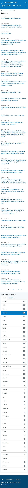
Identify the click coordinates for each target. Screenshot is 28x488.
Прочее (14, 309)
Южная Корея (14, 339)
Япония (14, 370)
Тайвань (14, 389)
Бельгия (14, 439)
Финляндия (14, 408)
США (14, 305)
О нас (2, 479)
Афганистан (14, 416)
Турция (14, 343)
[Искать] (25, 2)
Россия (14, 301)
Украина (14, 324)
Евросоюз (14, 362)
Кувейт (14, 427)
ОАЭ (14, 385)
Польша (14, 358)
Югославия (14, 454)
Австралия (14, 381)
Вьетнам (14, 435)
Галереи (14, 5)
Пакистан (14, 347)
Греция (14, 431)
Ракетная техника (10, 3)
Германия (14, 351)
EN (25, 6)
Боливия (14, 469)
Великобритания (14, 355)
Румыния (14, 393)
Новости (9, 5)
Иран (14, 320)
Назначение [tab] (11, 298)
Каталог (4, 5)
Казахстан (14, 466)
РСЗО (3, 6)
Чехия (14, 424)
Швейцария (14, 443)
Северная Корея (14, 366)
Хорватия (14, 458)
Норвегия (14, 378)
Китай (14, 328)
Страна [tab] (4, 298)
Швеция (14, 404)
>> (21, 289)
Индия (14, 316)
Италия (14, 401)
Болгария (14, 450)
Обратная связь (10, 479)
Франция (14, 336)
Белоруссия (14, 374)
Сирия (14, 332)
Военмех (18, 479)
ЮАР (14, 446)
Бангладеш (14, 462)
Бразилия (14, 397)
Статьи (19, 5)
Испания (14, 412)
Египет (14, 420)
